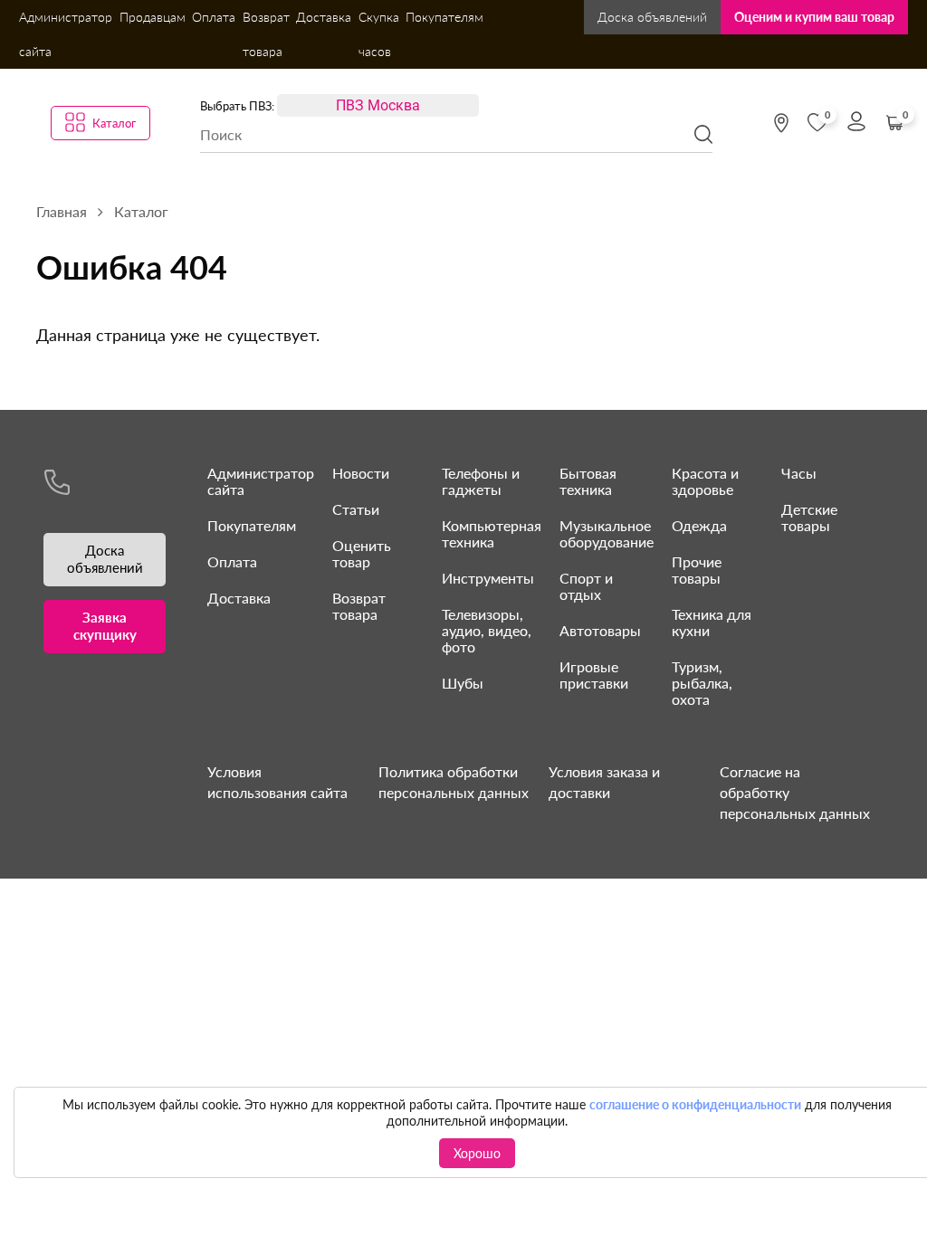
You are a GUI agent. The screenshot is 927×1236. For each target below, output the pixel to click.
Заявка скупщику (105, 626)
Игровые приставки (593, 674)
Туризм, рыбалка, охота (702, 683)
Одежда (699, 525)
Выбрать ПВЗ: (237, 106)
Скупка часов (378, 34)
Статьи (355, 509)
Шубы (462, 682)
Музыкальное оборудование (606, 533)
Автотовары (600, 630)
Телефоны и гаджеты (481, 481)
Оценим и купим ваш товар (814, 16)
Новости (360, 472)
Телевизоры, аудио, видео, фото (486, 630)
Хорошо (477, 1153)
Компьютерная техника (491, 533)
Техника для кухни (711, 622)
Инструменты (488, 577)
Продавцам (152, 16)
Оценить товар (361, 553)
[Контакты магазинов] (781, 123)
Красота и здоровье (705, 481)
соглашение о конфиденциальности (695, 1104)
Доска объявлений (652, 16)
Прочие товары (697, 569)
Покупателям (444, 16)
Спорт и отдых (586, 586)
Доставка (323, 16)
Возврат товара (266, 34)
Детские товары (809, 517)
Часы (799, 472)
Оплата (213, 16)
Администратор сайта (65, 34)
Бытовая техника (587, 481)
